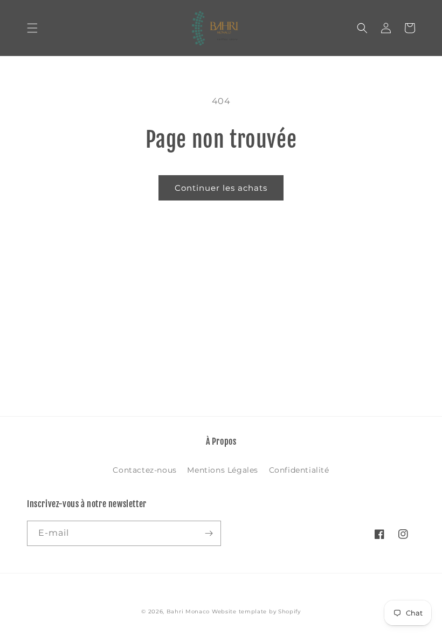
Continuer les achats (221, 188)
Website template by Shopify (256, 611)
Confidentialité (299, 470)
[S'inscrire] (208, 533)
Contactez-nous (144, 470)
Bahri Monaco (188, 611)
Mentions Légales (222, 470)
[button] (32, 28)
